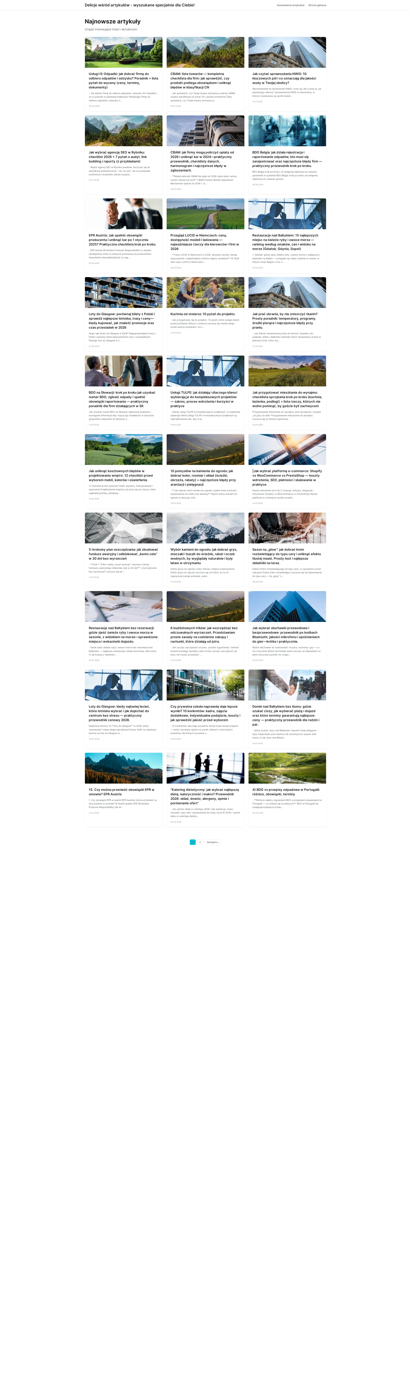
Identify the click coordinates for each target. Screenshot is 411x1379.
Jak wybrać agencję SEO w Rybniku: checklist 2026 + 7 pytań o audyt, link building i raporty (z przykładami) (118, 156)
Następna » (213, 842)
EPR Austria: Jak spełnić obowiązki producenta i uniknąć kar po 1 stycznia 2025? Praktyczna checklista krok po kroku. (122, 239)
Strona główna (317, 5)
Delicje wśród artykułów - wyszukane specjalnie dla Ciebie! (140, 5)
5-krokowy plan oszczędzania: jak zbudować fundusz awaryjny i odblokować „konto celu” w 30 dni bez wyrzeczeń (123, 554)
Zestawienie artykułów (291, 5)
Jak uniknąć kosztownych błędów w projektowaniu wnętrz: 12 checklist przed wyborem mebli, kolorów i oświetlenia (121, 475)
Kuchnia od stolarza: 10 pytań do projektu (203, 314)
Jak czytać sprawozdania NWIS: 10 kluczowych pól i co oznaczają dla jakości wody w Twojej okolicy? (284, 78)
